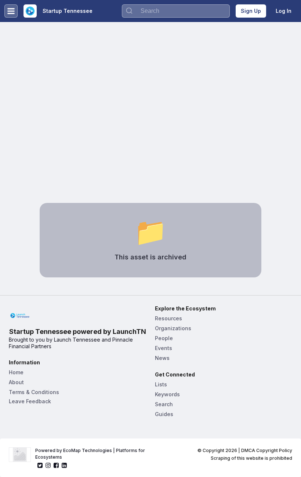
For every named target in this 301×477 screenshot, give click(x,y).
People (164, 338)
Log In (283, 11)
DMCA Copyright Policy (266, 450)
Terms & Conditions (34, 392)
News (162, 358)
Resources (168, 318)
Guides (164, 414)
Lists (161, 384)
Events (163, 348)
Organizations (173, 328)
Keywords (167, 394)
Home (16, 372)
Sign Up (251, 11)
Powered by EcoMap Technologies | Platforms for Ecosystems (90, 454)
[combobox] (176, 11)
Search (164, 404)
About (16, 382)
